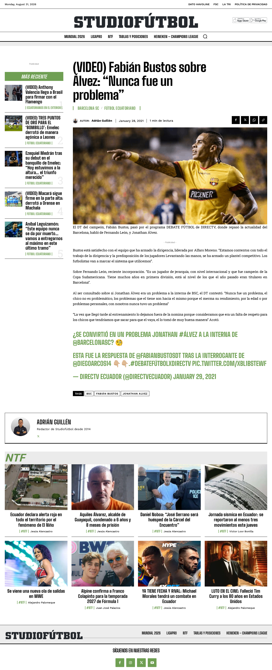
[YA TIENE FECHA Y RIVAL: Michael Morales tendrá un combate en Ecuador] (169, 566)
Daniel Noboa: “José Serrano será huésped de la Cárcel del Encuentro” (169, 520)
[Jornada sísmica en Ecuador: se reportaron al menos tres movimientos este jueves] (236, 489)
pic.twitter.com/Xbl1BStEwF (229, 363)
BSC (89, 393)
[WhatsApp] (254, 120)
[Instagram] (130, 662)
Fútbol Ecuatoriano (39, 143)
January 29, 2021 (194, 376)
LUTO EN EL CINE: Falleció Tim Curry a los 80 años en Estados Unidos (236, 596)
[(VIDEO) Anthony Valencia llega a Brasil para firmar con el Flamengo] (13, 93)
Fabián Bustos (107, 393)
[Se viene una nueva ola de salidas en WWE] (36, 566)
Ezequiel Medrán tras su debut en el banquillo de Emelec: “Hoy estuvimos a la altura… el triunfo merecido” (43, 165)
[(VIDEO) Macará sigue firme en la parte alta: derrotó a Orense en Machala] (13, 199)
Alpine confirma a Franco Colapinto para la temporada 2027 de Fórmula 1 (102, 596)
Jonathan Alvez (135, 393)
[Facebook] (236, 120)
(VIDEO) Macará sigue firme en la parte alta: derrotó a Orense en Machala (44, 200)
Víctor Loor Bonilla (241, 531)
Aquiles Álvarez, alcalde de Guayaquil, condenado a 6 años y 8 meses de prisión (103, 520)
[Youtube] (152, 662)
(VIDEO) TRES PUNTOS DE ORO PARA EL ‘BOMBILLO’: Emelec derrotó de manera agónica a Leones (43, 127)
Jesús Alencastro (41, 531)
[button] (205, 36)
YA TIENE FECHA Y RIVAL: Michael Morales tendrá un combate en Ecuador (169, 596)
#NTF (24, 531)
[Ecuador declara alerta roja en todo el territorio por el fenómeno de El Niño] (36, 489)
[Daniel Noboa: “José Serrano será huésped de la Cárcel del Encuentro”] (169, 489)
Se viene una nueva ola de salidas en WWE (36, 593)
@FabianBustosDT (158, 355)
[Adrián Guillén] (76, 120)
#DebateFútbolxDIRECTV (160, 363)
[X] (245, 120)
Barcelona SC (88, 108)
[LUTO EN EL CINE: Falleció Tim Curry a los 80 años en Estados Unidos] (236, 566)
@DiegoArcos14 (92, 363)
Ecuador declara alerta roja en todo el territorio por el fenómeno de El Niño (36, 520)
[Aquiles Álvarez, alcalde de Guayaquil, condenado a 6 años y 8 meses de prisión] (102, 489)
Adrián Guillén (102, 120)
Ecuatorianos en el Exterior (44, 107)
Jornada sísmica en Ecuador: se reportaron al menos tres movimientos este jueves (235, 520)
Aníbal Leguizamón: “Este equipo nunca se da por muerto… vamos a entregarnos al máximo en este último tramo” (44, 236)
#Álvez (188, 334)
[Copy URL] (263, 120)
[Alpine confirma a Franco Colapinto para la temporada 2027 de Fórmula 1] (102, 566)
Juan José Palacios (108, 607)
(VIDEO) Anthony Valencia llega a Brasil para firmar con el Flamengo (44, 94)
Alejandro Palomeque (41, 602)
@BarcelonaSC (92, 342)
